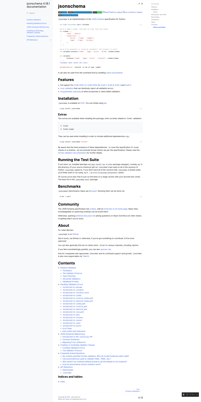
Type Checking (68, 276)
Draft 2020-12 (80, 85)
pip (105, 103)
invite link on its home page (115, 209)
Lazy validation (66, 88)
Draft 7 (104, 85)
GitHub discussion (85, 216)
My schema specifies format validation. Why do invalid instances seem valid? (95, 356)
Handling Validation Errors (37, 23)
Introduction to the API (77, 337)
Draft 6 (111, 85)
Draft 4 (118, 85)
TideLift (85, 256)
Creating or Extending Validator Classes (35, 32)
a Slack (93, 209)
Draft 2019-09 (94, 85)
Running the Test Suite (158, 14)
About (153, 22)
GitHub (75, 234)
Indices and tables (159, 27)
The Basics (67, 270)
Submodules (67, 370)
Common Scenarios (70, 339)
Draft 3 (128, 85)
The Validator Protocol (72, 273)
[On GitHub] (142, 398)
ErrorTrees (67, 328)
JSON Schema (98, 19)
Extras (155, 12)
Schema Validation (34, 20)
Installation (154, 9)
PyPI (82, 103)
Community (155, 19)
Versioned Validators (71, 279)
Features (154, 7)
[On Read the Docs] (139, 398)
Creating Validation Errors (73, 348)
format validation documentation (72, 153)
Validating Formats (70, 281)
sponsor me (106, 249)
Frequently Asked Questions (37, 36)
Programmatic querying (70, 91)
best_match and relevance (73, 331)
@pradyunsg (77, 399)
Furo (84, 399)
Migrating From (74, 342)
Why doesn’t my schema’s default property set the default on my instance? (94, 361)
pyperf (94, 191)
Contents (154, 24)
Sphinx (68, 399)
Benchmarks (155, 17)
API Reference (32, 40)
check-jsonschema (114, 73)
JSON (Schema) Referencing (38, 27)
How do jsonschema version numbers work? (81, 364)
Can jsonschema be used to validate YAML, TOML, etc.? (86, 359)
